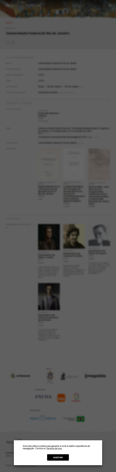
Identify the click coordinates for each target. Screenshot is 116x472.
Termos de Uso (54, 448)
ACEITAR (58, 457)
